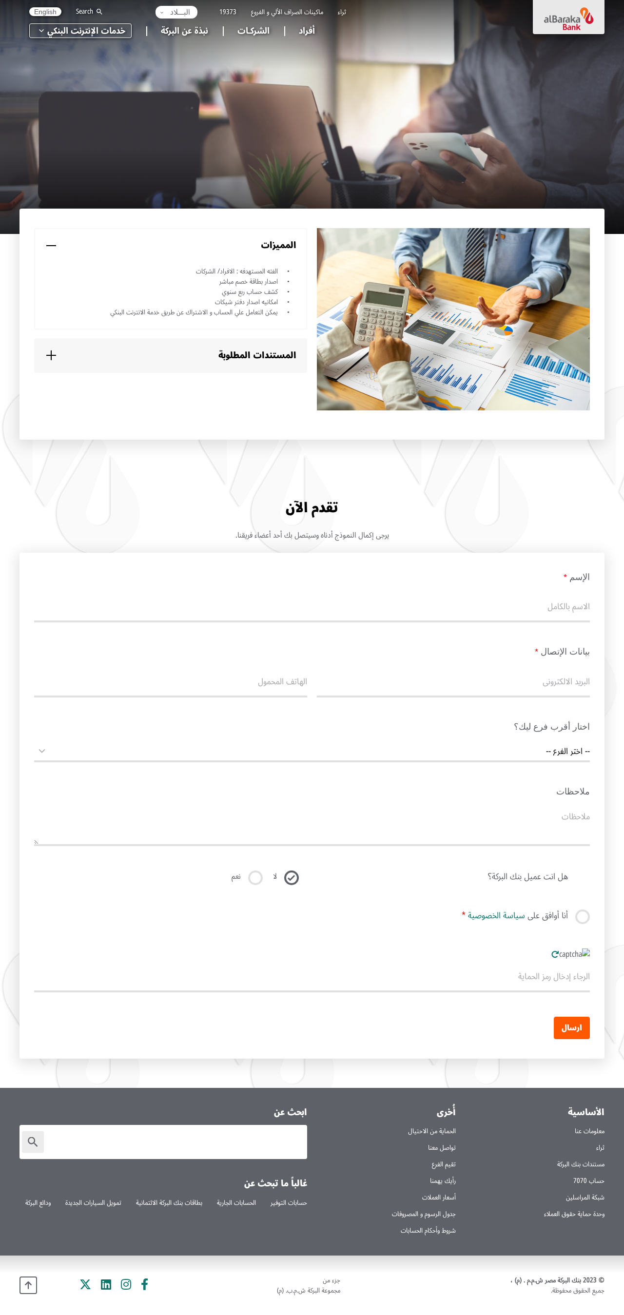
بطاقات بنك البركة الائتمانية (169, 1203)
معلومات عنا (589, 1131)
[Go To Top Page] (28, 1285)
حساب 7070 (588, 1181)
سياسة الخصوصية (496, 915)
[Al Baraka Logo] (568, 17)
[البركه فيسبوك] (144, 1284)
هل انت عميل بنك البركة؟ (528, 877)
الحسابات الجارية (236, 1203)
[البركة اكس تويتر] (85, 1284)
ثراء (342, 12)
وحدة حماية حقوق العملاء (574, 1214)
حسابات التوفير (289, 1203)
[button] (176, 12)
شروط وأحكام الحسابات (428, 1230)
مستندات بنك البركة (580, 1164)
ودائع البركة (38, 1203)
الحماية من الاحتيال (432, 1131)
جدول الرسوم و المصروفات (424, 1214)
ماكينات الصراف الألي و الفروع (287, 12)
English (45, 12)
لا (275, 876)
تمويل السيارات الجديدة (93, 1203)
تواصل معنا (442, 1148)
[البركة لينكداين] (106, 1284)
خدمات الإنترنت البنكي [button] (86, 30)
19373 (227, 12)
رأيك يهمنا (443, 1181)
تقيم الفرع (444, 1164)
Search (84, 11)
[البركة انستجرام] (126, 1284)
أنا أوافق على (515, 916)
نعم (236, 876)
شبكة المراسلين (585, 1197)
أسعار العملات (439, 1197)
